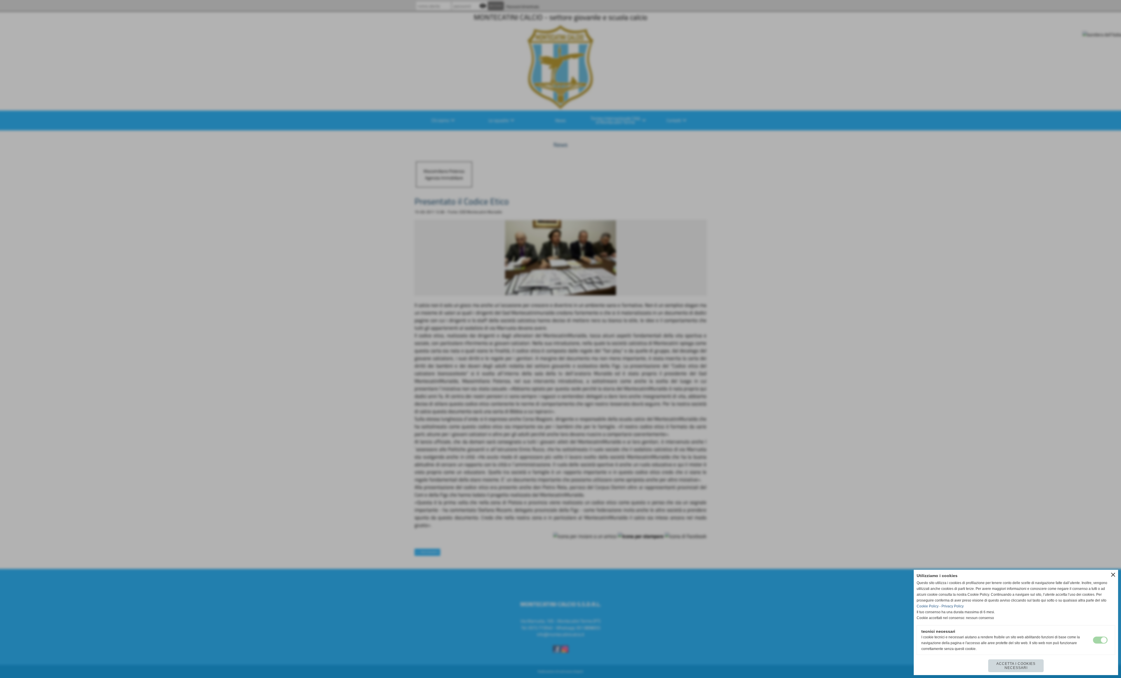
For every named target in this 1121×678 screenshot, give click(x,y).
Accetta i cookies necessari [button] (1015, 666)
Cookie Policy (928, 606)
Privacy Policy (952, 606)
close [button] (1113, 574)
